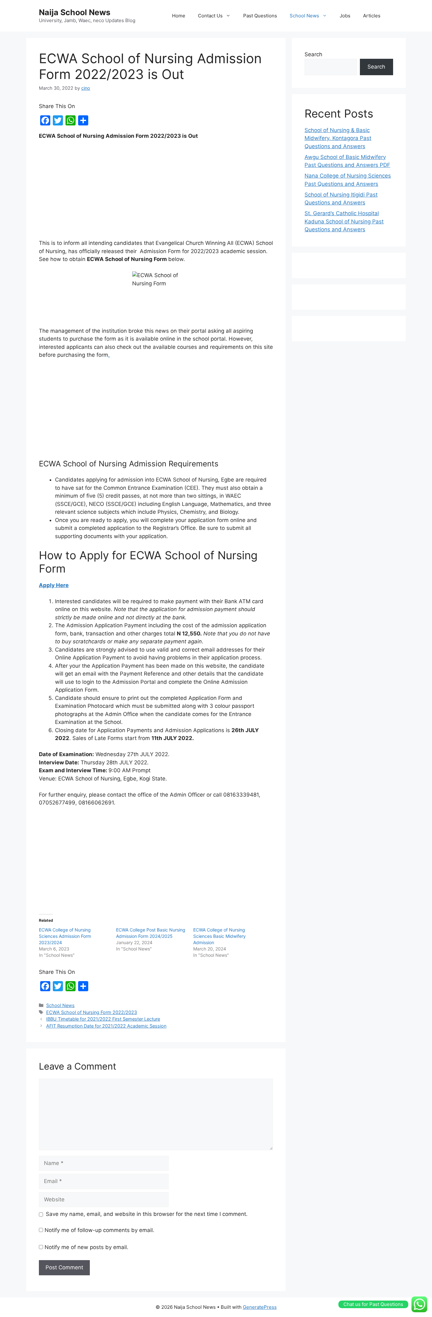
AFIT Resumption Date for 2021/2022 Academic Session (106, 1026)
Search (313, 54)
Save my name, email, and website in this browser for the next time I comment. (147, 1214)
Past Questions (260, 16)
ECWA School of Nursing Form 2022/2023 (91, 1012)
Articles (371, 16)
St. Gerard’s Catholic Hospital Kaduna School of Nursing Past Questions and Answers (344, 221)
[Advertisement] (156, 192)
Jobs (345, 16)
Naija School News (74, 12)
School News (304, 16)
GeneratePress (260, 1307)
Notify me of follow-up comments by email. (99, 1230)
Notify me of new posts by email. (86, 1247)
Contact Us (210, 16)
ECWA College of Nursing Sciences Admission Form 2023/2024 (65, 936)
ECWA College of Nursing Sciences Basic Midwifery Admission (219, 936)
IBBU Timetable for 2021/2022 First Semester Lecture (103, 1019)
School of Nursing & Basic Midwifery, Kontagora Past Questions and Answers (338, 138)
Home (178, 16)
